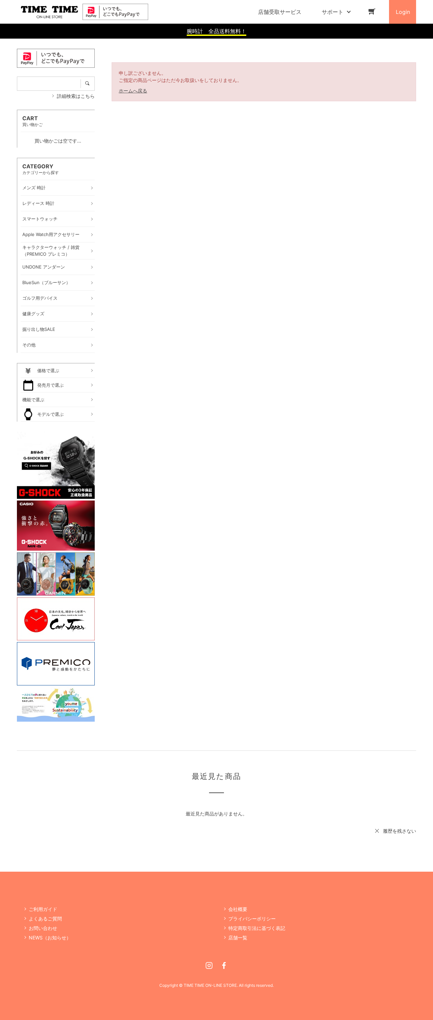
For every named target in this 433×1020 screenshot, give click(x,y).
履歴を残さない (399, 831)
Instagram (209, 965)
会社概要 (237, 909)
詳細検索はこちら (76, 96)
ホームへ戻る (133, 90)
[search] (87, 83)
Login (403, 11)
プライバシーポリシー (252, 918)
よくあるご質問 (45, 918)
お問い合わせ (43, 928)
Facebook (224, 965)
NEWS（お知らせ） (50, 937)
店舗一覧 (237, 937)
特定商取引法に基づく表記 (256, 928)
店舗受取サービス (279, 11)
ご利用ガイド (43, 909)
